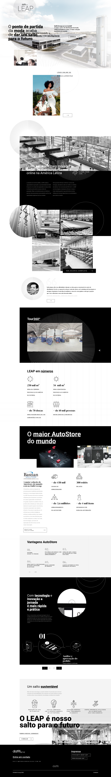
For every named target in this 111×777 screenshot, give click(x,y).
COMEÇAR (24, 739)
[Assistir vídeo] (25, 57)
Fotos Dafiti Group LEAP (80, 754)
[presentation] (51, 300)
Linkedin (95, 772)
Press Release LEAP (78, 758)
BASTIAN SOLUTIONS (29, 530)
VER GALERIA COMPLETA (76, 270)
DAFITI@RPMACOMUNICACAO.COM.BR (27, 761)
